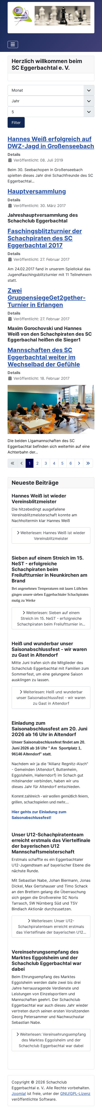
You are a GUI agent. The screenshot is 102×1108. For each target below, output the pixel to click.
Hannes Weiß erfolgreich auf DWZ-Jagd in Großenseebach (51, 142)
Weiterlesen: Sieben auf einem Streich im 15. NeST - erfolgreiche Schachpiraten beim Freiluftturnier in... (51, 618)
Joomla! (19, 1093)
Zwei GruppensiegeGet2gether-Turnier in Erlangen (47, 297)
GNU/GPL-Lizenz (75, 1093)
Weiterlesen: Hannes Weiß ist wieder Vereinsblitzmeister (52, 535)
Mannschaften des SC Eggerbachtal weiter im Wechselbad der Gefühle (44, 357)
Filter (16, 122)
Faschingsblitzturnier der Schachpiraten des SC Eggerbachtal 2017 (45, 238)
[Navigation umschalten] (13, 44)
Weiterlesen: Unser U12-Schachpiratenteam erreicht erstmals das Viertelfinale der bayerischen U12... (51, 926)
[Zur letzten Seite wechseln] (88, 463)
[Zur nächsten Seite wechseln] (79, 463)
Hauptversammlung (37, 191)
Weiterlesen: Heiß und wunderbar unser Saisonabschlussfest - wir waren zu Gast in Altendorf (51, 697)
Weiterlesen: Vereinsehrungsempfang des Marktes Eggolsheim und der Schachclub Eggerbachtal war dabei (52, 1040)
